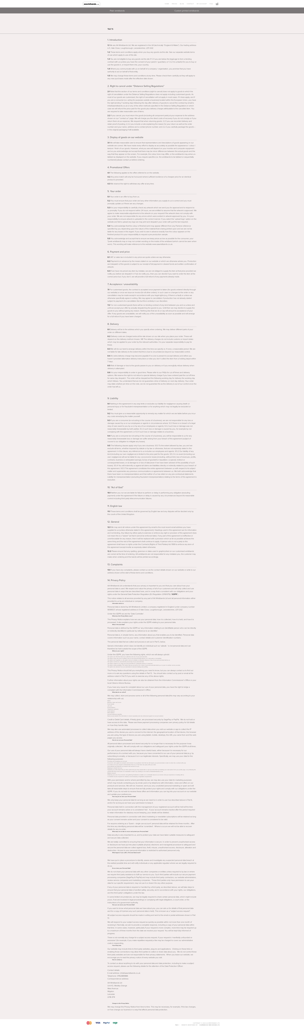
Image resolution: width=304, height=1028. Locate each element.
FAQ (211, 4)
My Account (202, 4)
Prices (174, 4)
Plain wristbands (117, 10)
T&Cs (176, 1025)
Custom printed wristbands (186, 10)
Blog (182, 4)
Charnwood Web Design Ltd (209, 1025)
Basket (217, 4)
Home (167, 4)
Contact (190, 4)
